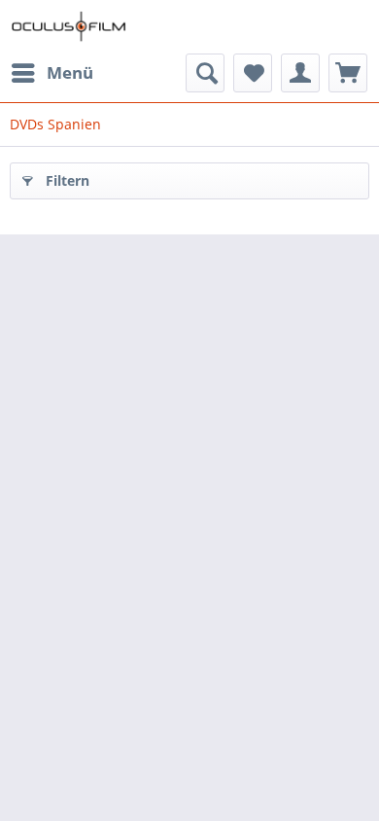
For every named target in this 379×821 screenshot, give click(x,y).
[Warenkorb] (347, 73)
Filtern (67, 180)
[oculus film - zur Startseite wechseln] (69, 27)
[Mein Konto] (300, 73)
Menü (70, 72)
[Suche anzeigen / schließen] (205, 73)
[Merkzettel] (252, 73)
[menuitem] (51, 73)
